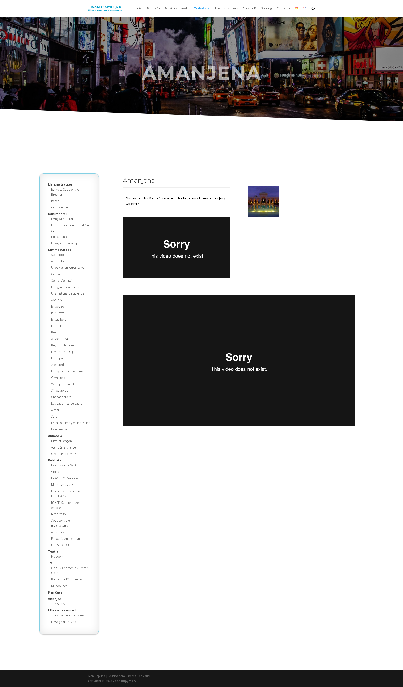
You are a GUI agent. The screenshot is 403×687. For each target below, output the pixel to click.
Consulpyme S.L (126, 681)
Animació (55, 436)
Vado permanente (63, 384)
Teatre (53, 551)
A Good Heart (60, 339)
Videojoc (54, 599)
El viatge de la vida (63, 622)
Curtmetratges (59, 250)
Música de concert (62, 610)
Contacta (283, 8)
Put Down (57, 313)
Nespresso (58, 514)
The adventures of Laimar (68, 615)
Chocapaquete (61, 397)
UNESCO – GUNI (62, 545)
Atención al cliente (63, 447)
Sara (54, 417)
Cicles (55, 472)
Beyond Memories (63, 345)
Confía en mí (59, 274)
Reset (55, 201)
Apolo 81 (57, 300)
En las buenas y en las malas (70, 423)
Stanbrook (58, 255)
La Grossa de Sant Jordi (67, 465)
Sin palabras (59, 390)
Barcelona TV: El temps (66, 579)
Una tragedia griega (64, 454)
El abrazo (57, 306)
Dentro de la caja (63, 352)
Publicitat (55, 460)
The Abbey (58, 604)
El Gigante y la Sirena (65, 287)
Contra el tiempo (62, 207)
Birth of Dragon (61, 441)
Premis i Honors (226, 8)
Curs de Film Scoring (257, 8)
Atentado (57, 261)
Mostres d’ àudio (177, 8)
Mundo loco (59, 586)
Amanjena (58, 532)
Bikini (54, 332)
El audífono (59, 319)
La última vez (60, 429)
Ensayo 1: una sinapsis (66, 243)
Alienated (57, 365)
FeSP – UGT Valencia (65, 478)
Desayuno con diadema (67, 371)
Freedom (57, 556)
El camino (57, 326)
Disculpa (57, 358)
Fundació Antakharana (66, 539)
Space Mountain (62, 281)
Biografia (153, 8)
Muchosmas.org (62, 485)
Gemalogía (58, 378)
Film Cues (55, 592)
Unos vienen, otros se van (68, 268)
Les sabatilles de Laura (66, 403)
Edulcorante (59, 237)
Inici (139, 8)
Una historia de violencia (67, 293)
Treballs (200, 8)
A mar (55, 410)
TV (50, 563)
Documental (57, 214)
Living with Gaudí (62, 219)
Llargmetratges (60, 184)
